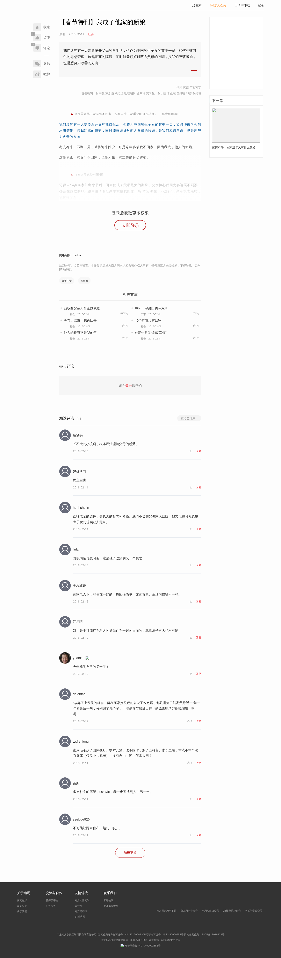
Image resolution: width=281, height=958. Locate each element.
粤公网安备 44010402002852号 (142, 945)
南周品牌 (22, 900)
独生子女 (67, 280)
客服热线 (108, 900)
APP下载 (244, 5)
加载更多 (130, 852)
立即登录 (130, 225)
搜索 (199, 5)
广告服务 (51, 905)
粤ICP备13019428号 (212, 934)
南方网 (78, 905)
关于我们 (22, 911)
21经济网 (80, 916)
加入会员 (220, 5)
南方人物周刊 (82, 900)
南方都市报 (81, 911)
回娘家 (84, 280)
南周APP (22, 905)
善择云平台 (52, 900)
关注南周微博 (110, 905)
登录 (261, 5)
